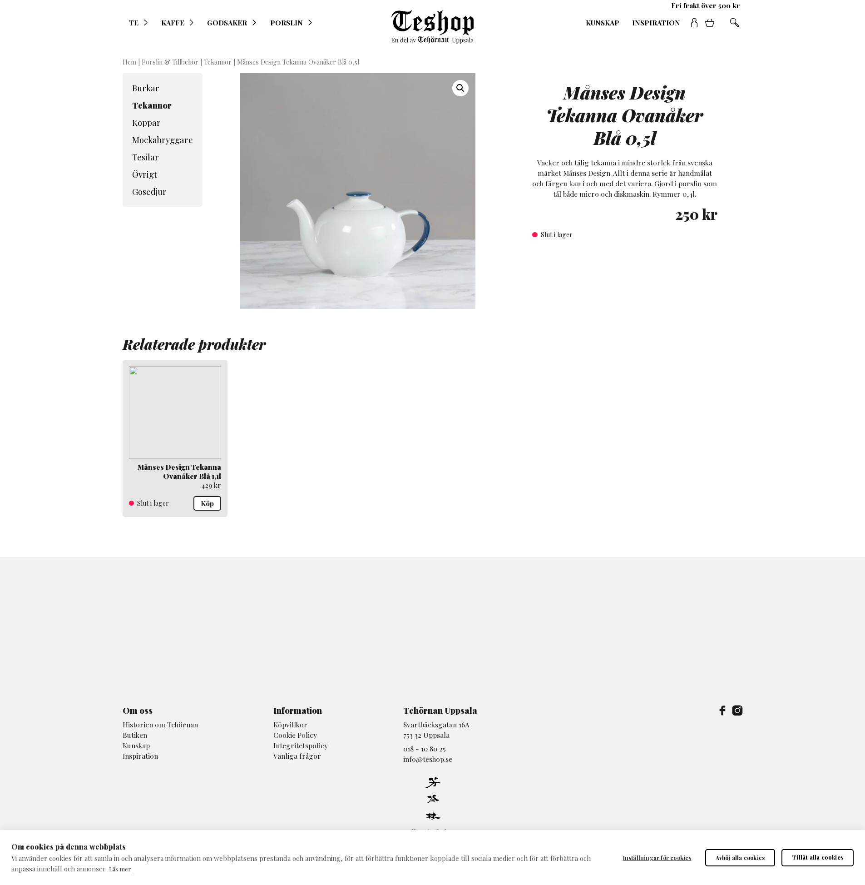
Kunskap (602, 22)
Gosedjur (149, 191)
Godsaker (227, 22)
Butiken (135, 735)
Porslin (286, 22)
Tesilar (145, 157)
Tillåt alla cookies (817, 857)
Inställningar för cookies (657, 857)
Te (133, 22)
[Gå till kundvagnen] (713, 22)
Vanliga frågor (297, 756)
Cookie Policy (295, 735)
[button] (460, 88)
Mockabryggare (162, 139)
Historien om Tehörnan (160, 724)
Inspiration (656, 22)
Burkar (145, 88)
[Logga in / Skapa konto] (694, 22)
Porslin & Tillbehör (170, 62)
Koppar (146, 122)
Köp (207, 503)
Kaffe (172, 22)
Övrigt (144, 174)
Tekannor (218, 62)
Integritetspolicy (300, 745)
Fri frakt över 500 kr (705, 5)
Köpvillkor (290, 724)
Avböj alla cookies (740, 857)
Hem (129, 62)
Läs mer (120, 869)
